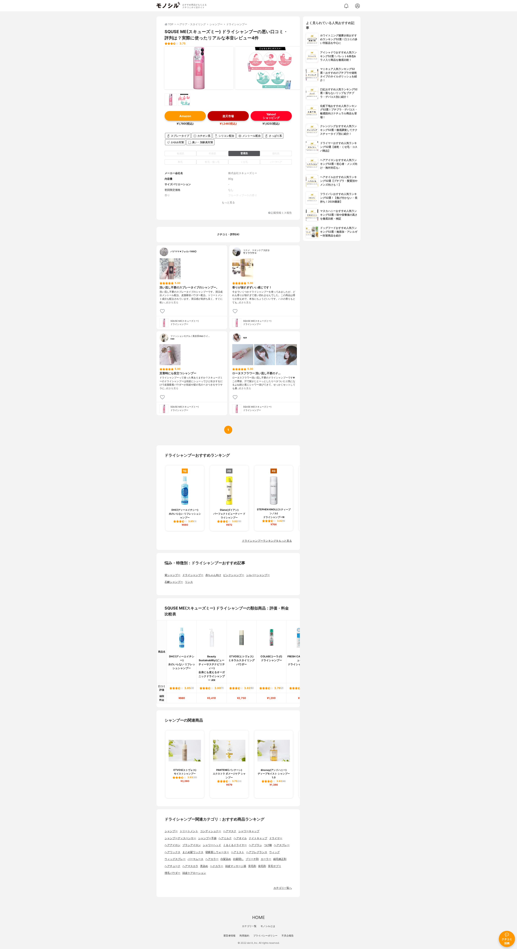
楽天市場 (228, 116)
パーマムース (195, 859)
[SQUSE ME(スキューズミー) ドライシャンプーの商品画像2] (269, 68)
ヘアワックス (172, 852)
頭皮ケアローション (194, 872)
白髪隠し (238, 859)
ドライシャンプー (192, 575)
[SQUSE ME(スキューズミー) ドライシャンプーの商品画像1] (199, 68)
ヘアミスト (237, 852)
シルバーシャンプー (258, 575)
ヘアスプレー (282, 845)
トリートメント (189, 831)
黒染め (204, 866)
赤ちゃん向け (213, 575)
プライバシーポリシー (265, 935)
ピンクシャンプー (233, 575)
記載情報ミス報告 (281, 213)
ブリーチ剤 (252, 859)
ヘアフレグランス (256, 852)
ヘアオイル (240, 838)
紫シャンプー (172, 575)
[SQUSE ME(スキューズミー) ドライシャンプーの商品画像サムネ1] (171, 100)
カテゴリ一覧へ (282, 887)
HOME (258, 917)
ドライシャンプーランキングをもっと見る (267, 540)
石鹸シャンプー (174, 581)
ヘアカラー (212, 859)
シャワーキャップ (248, 831)
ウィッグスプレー (175, 859)
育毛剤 (252, 866)
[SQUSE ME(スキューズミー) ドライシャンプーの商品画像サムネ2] (184, 100)
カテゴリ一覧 (249, 926)
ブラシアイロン (191, 845)
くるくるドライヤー (235, 845)
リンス (189, 581)
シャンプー (171, 831)
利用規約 (244, 935)
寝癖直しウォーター (217, 852)
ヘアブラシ (255, 845)
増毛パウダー (172, 872)
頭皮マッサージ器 (235, 866)
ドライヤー (275, 838)
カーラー (266, 859)
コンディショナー (210, 831)
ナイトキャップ (258, 838)
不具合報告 (288, 935)
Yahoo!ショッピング (271, 115)
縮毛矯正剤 (279, 859)
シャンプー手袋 (207, 838)
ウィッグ (274, 852)
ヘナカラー (216, 866)
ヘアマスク (229, 831)
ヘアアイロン (172, 845)
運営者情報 (229, 935)
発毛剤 (262, 866)
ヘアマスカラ (190, 866)
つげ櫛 (268, 845)
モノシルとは (268, 926)
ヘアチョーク (172, 866)
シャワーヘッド (212, 845)
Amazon (185, 116)
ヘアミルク (225, 838)
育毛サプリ (274, 866)
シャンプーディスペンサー (180, 838)
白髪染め (226, 859)
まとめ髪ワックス (192, 852)
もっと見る (228, 202)
